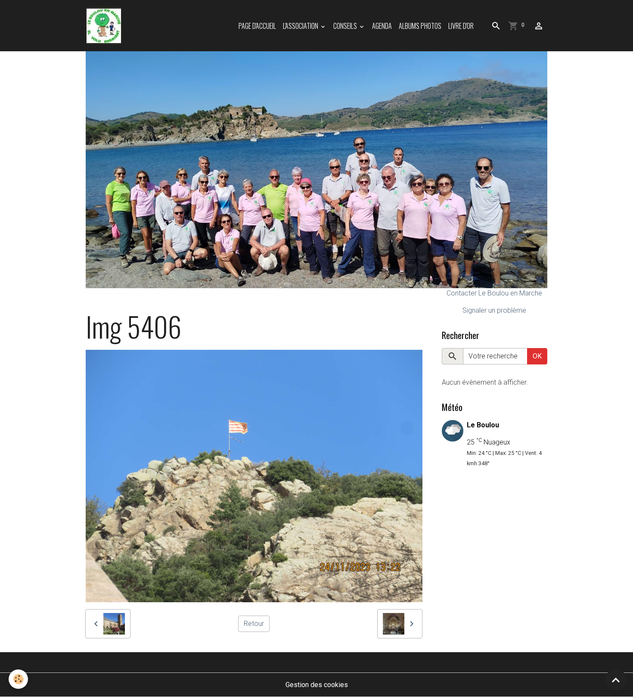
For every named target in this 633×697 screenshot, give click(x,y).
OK (537, 356)
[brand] (105, 25)
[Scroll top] (616, 680)
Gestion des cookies (316, 685)
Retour (254, 623)
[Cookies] (18, 679)
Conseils (345, 26)
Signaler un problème (494, 310)
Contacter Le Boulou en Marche (494, 293)
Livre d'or (461, 26)
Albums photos (420, 26)
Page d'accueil (257, 26)
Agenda (382, 26)
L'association (301, 26)
